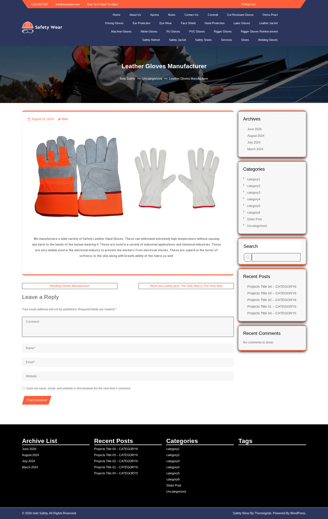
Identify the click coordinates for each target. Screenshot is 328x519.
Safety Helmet (151, 39)
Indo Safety (127, 78)
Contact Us (191, 14)
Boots (171, 14)
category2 (253, 186)
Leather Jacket (268, 23)
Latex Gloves (242, 23)
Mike (65, 119)
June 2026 (254, 129)
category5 (253, 206)
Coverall (213, 14)
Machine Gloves (121, 31)
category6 (253, 212)
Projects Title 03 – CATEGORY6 (271, 293)
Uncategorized (152, 78)
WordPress (297, 513)
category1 (253, 179)
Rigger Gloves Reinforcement (259, 31)
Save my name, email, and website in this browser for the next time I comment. (78, 388)
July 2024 (253, 142)
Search (251, 246)
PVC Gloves (197, 31)
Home (116, 14)
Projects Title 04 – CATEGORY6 (271, 286)
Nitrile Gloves (149, 31)
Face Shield (188, 23)
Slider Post (254, 219)
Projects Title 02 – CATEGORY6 (271, 300)
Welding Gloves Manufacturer (70, 286)
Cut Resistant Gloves (240, 14)
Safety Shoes (203, 39)
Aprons (154, 14)
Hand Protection (215, 23)
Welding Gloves (268, 39)
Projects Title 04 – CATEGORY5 (271, 313)
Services (226, 39)
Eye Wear (165, 23)
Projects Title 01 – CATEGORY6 (271, 306)
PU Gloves (173, 31)
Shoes (245, 39)
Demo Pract (270, 14)
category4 (253, 199)
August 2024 (255, 135)
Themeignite (263, 513)
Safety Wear (241, 513)
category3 (253, 192)
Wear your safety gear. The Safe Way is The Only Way (186, 286)
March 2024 (255, 149)
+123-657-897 (39, 4)
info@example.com (67, 4)
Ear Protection (141, 23)
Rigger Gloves (223, 31)
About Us (135, 14)
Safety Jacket (177, 39)
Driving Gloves (114, 23)
